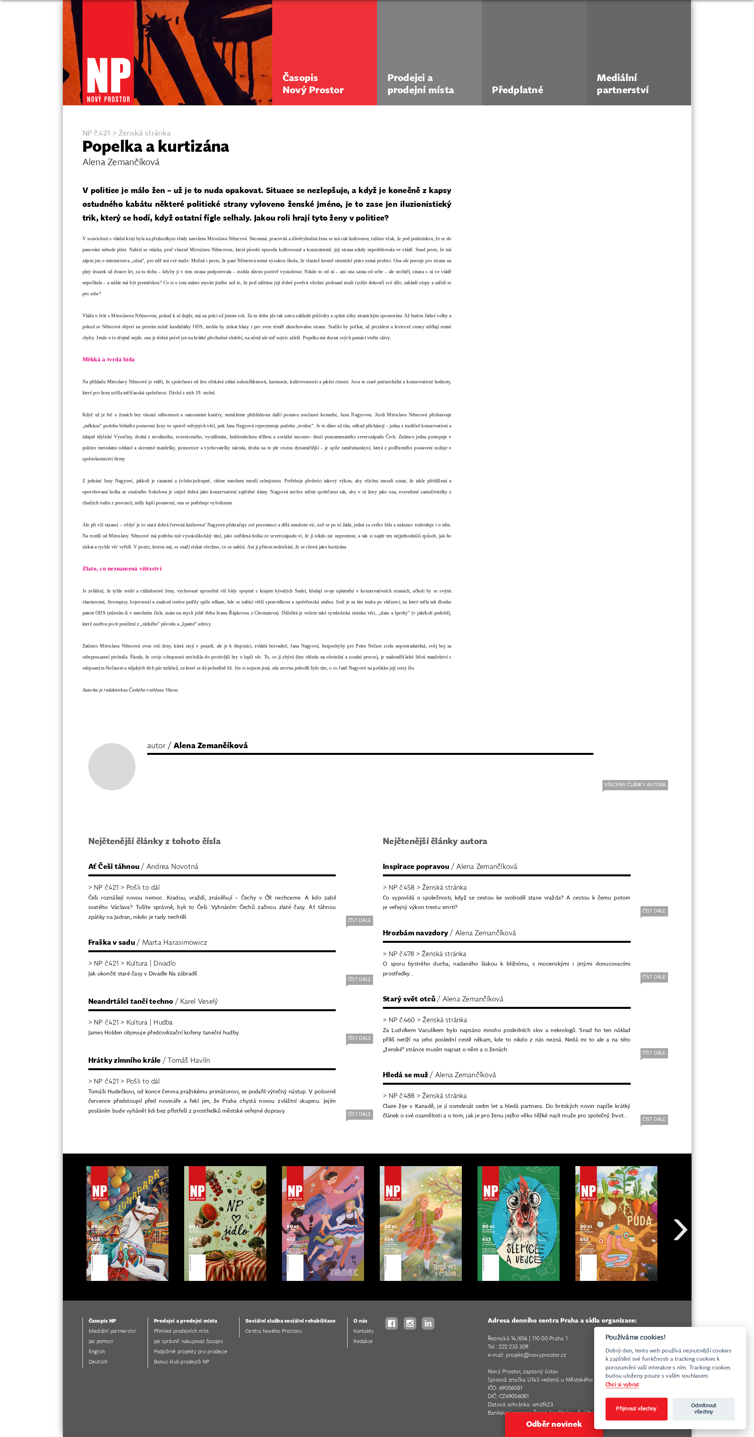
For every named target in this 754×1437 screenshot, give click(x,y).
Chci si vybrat (622, 1384)
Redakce (363, 1341)
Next (680, 1258)
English (97, 1351)
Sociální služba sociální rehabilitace (290, 1321)
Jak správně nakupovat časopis (188, 1341)
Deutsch (98, 1362)
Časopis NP (102, 1321)
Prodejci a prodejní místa (185, 1321)
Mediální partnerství (112, 1331)
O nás (360, 1321)
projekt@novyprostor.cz (536, 1355)
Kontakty (363, 1331)
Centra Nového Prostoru (273, 1331)
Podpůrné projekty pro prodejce (191, 1351)
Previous (75, 1258)
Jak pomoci (101, 1341)
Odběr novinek (554, 1424)
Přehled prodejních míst (181, 1331)
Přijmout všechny (636, 1408)
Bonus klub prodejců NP (181, 1362)
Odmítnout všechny (703, 1409)
